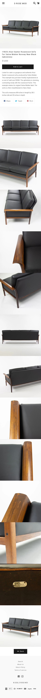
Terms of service (20, 670)
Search (20, 661)
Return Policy (20, 667)
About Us (20, 664)
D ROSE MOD (20, 3)
